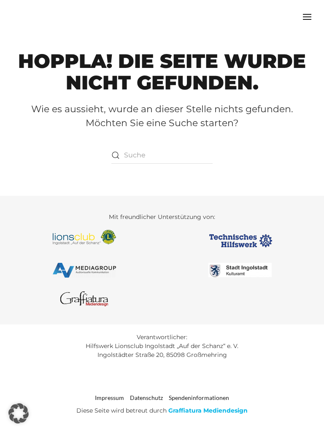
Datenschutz (146, 397)
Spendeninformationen (199, 397)
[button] (307, 17)
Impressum (109, 397)
